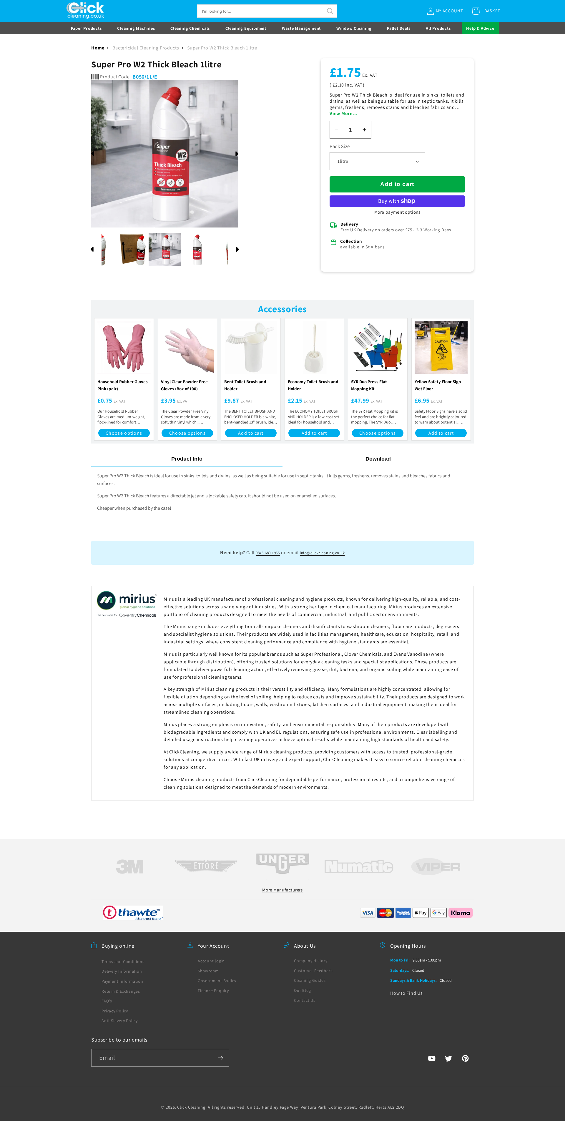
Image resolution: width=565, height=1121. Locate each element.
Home (97, 48)
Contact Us (304, 1000)
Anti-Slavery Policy (120, 1020)
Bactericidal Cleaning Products (145, 48)
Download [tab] (378, 459)
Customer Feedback (313, 970)
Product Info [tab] (186, 459)
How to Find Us (406, 993)
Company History (311, 960)
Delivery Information (122, 971)
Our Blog (302, 990)
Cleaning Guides (310, 980)
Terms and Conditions (123, 961)
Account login (211, 960)
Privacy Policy (115, 1010)
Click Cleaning (191, 1107)
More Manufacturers (282, 889)
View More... (344, 113)
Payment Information (122, 981)
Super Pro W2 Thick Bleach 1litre (222, 48)
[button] (267, 11)
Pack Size (340, 146)
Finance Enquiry (213, 990)
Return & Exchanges (121, 991)
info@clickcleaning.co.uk (322, 552)
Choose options (124, 433)
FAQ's (107, 1000)
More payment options (397, 212)
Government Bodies (217, 980)
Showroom (208, 970)
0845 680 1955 (268, 552)
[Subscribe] (220, 1058)
